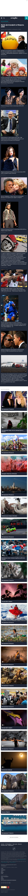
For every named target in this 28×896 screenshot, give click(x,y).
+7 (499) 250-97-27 (13, 862)
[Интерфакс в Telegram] (4, 883)
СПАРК (2, 868)
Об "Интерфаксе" (8, 844)
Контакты (2, 844)
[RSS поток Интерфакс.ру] (8, 883)
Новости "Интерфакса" (4, 876)
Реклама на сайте (4, 845)
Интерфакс (14, 18)
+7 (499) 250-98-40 (4, 862)
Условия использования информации (8, 889)
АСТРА (2, 873)
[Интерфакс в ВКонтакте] (6, 883)
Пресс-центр (15, 844)
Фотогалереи (4, 21)
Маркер (2, 872)
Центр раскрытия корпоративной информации (8, 880)
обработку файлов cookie (22, 859)
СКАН (2, 877)
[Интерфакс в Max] (9, 883)
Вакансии (20, 844)
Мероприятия (10, 845)
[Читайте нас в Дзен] (2, 883)
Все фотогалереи (14, 837)
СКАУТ (2, 871)
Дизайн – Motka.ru (4, 892)
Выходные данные (4, 890)
